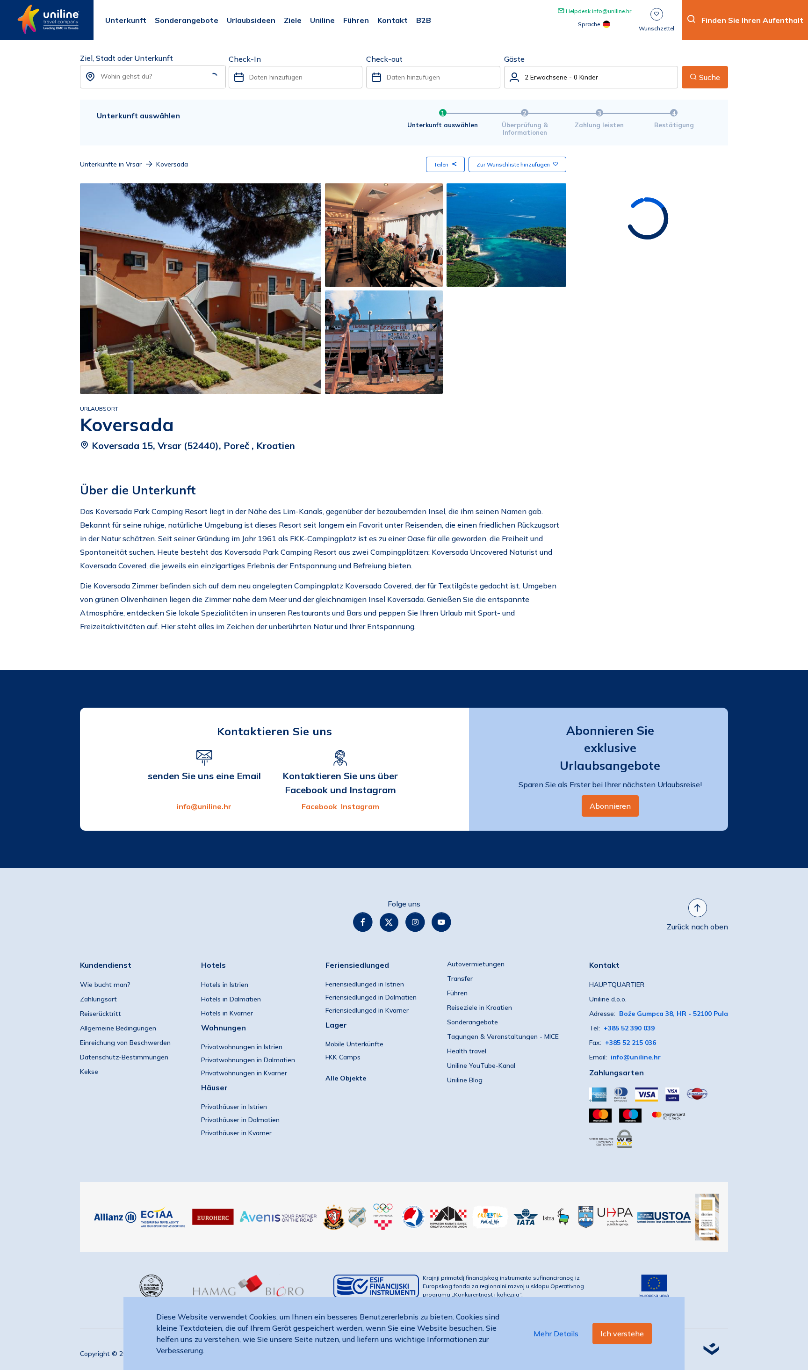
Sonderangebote (472, 1022)
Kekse (89, 1071)
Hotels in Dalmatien (231, 999)
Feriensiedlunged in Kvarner (367, 1010)
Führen (457, 993)
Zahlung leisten (599, 125)
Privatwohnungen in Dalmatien (248, 1060)
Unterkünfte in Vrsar (111, 164)
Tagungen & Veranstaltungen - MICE (503, 1036)
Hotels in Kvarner (227, 1013)
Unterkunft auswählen (442, 125)
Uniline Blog (465, 1080)
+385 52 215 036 (630, 1042)
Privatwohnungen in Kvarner (244, 1073)
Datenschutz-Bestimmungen (124, 1057)
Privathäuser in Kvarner (236, 1133)
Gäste (514, 59)
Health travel (466, 1051)
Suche (708, 77)
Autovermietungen (476, 964)
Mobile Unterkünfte (354, 1044)
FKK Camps (343, 1057)
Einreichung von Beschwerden (125, 1042)
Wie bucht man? (105, 984)
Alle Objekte (345, 1078)
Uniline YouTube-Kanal (481, 1065)
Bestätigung (674, 125)
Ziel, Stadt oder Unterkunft (126, 58)
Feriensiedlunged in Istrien (364, 984)
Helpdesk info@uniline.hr (597, 10)
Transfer (460, 978)
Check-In (245, 59)
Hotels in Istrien (224, 984)
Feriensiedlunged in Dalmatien (371, 997)
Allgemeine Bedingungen (118, 1028)
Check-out (384, 59)
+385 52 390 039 (629, 1028)
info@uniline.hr (204, 806)
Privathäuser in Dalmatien (240, 1120)
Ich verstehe (622, 1333)
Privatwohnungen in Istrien (241, 1047)
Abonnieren (610, 806)
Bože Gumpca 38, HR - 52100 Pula (673, 1013)
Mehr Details (556, 1333)
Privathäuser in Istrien (234, 1106)
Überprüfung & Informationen (525, 128)
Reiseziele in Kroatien (479, 1007)
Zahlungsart (98, 999)
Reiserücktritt (100, 1013)
